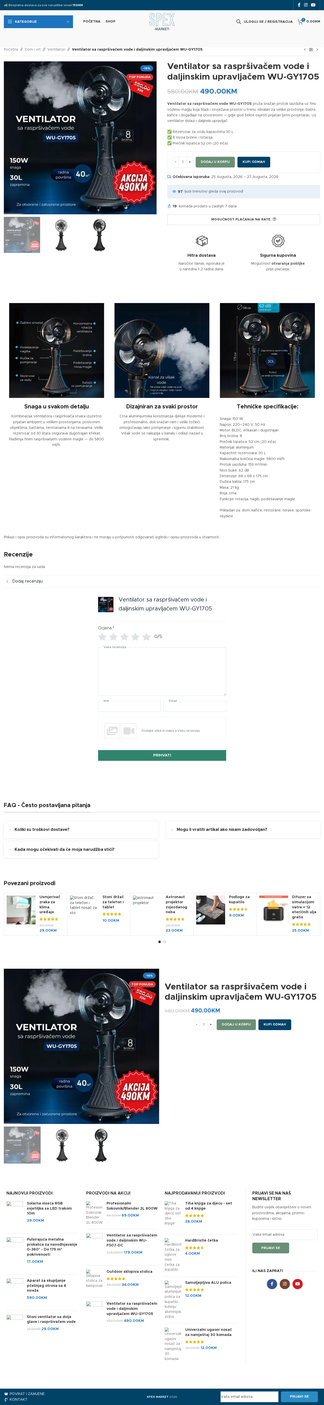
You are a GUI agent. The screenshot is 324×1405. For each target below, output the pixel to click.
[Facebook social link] (299, 5)
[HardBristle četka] (173, 1255)
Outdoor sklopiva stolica (129, 1272)
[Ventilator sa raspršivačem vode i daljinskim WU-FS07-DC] (94, 1247)
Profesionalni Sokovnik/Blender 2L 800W (132, 1206)
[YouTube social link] (313, 5)
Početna (11, 49)
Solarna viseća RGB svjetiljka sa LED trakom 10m (49, 1208)
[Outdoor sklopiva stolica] (94, 1281)
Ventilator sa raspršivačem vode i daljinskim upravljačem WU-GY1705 (132, 1308)
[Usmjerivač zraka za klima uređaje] (21, 910)
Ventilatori (56, 49)
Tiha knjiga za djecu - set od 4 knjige (208, 1206)
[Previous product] (305, 50)
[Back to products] (311, 50)
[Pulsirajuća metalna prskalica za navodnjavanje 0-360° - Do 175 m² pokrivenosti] (14, 1253)
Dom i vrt (33, 49)
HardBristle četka (201, 1240)
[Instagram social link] (305, 5)
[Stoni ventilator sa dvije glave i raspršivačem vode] (14, 1326)
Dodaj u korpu (215, 162)
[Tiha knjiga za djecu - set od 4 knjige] (173, 1215)
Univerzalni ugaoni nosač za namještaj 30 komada (208, 1332)
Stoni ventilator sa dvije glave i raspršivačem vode (51, 1319)
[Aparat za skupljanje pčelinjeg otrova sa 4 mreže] (14, 1292)
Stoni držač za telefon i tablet (113, 902)
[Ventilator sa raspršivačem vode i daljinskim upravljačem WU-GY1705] (94, 1315)
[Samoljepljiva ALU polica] (173, 1300)
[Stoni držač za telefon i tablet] (84, 906)
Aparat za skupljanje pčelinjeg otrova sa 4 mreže (46, 1285)
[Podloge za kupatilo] (210, 910)
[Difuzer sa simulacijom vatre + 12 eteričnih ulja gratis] (273, 910)
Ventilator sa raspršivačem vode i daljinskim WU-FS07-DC (132, 1240)
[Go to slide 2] (164, 942)
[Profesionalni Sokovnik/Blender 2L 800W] (94, 1213)
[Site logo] (162, 22)
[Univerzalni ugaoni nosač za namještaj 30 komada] (173, 1345)
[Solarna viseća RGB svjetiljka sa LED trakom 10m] (14, 1215)
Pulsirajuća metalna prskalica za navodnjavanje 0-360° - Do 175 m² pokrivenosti (52, 1247)
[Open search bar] (238, 21)
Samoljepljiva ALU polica (208, 1283)
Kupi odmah (254, 162)
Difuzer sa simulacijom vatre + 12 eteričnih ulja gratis (304, 907)
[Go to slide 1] (159, 942)
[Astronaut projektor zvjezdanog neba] (147, 901)
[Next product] (317, 50)
